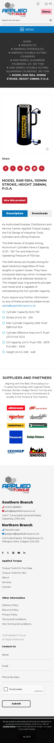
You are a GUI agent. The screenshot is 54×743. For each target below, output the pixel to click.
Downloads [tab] (40, 213)
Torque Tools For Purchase (17, 568)
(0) (50, 3)
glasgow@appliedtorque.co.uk (22, 533)
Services (6, 582)
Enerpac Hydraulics (29, 49)
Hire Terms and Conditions (16, 624)
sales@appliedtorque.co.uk (19, 305)
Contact (6, 587)
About (5, 577)
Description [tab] (14, 213)
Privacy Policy (9, 614)
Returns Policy (10, 610)
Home (27, 41)
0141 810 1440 (12, 530)
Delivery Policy (10, 605)
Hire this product (14, 200)
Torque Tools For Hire (14, 573)
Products (28, 45)
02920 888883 (13, 507)
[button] (5, 168)
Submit (16, 703)
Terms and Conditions (14, 619)
